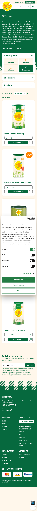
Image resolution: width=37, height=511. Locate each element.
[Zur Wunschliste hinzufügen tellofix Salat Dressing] (31, 142)
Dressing (4, 429)
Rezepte (21, 457)
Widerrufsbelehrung (25, 426)
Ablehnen (19, 291)
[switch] (32, 255)
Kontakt (21, 432)
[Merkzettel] (20, 6)
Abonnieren (30, 365)
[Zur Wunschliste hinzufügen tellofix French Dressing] (31, 339)
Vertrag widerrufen (27, 421)
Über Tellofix (6, 455)
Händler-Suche (19, 2)
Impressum (22, 437)
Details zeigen (27, 273)
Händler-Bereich (30, 2)
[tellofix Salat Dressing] (18, 123)
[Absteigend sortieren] (28, 93)
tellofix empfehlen (25, 455)
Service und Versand (25, 429)
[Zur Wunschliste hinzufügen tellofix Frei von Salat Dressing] (31, 191)
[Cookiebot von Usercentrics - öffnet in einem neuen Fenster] (27, 218)
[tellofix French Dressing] (18, 320)
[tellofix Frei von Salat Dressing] (18, 172)
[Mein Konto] (24, 6)
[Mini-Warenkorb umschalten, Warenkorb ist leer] (28, 6)
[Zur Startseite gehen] (10, 6)
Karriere (4, 457)
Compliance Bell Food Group (25, 444)
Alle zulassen (18, 279)
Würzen (4, 426)
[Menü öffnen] (33, 6)
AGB (20, 434)
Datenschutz (23, 440)
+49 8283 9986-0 (9, 405)
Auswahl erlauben (18, 285)
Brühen (4, 421)
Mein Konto (5, 463)
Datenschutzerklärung (8, 372)
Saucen (4, 424)
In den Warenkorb (18, 142)
